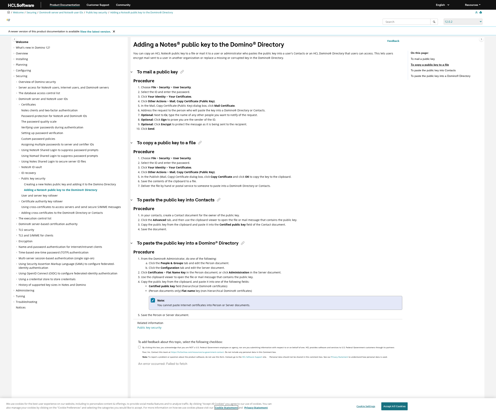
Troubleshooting (26, 302)
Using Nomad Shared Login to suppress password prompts (59, 156)
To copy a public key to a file (430, 64)
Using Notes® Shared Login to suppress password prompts (59, 150)
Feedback (393, 41)
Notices (21, 307)
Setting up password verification (42, 133)
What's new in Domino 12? (33, 47)
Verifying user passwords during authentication (52, 127)
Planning (21, 64)
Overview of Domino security (37, 82)
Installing (22, 59)
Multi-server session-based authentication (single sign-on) (56, 258)
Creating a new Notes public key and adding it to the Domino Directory (70, 184)
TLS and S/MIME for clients (36, 235)
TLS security (26, 230)
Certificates (28, 104)
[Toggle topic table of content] (481, 39)
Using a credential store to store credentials (47, 279)
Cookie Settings (365, 406)
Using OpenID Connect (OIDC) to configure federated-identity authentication (68, 273)
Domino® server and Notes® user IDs (61, 12)
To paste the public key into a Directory (440, 75)
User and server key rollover (39, 195)
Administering (25, 290)
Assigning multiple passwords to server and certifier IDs (57, 144)
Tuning (20, 296)
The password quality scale (39, 121)
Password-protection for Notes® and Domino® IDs (54, 116)
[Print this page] (481, 12)
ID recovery (28, 173)
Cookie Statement (226, 407)
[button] (14, 42)
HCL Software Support (252, 357)
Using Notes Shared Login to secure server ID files (53, 161)
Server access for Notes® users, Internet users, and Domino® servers (64, 87)
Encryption (26, 241)
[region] (248, 406)
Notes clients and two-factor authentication (49, 110)
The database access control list (39, 93)
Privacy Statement (339, 357)
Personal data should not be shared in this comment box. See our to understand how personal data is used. (329, 357)
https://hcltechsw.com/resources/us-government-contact (197, 352)
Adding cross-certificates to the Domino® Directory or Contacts (62, 213)
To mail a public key (423, 58)
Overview (22, 53)
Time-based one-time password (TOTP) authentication (54, 252)
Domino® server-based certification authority (48, 224)
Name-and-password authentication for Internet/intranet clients (60, 247)
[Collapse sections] (476, 12)
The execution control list (35, 218)
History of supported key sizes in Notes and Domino (52, 285)
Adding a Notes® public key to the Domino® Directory (141, 12)
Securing (31, 12)
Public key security (96, 12)
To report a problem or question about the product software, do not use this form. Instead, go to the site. (204, 357)
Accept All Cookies (394, 406)
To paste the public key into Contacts (433, 70)
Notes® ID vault (31, 167)
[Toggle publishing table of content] (15, 39)
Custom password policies (38, 139)
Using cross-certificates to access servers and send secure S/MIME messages (71, 207)
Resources (471, 5)
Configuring (23, 70)
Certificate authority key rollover (42, 201)
